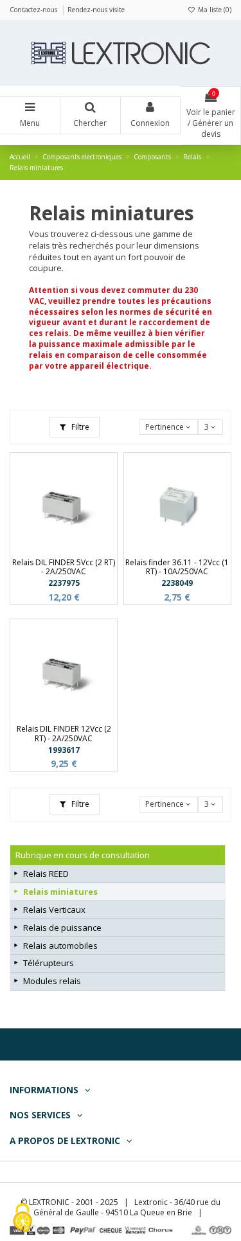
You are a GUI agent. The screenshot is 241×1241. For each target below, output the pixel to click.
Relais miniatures (60, 891)
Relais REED (46, 873)
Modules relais (52, 981)
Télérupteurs (48, 963)
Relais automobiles (60, 945)
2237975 (64, 582)
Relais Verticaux (54, 909)
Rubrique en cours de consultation (82, 855)
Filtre (79, 426)
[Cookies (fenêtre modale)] (22, 1219)
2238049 (177, 582)
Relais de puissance (62, 927)
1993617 (64, 749)
